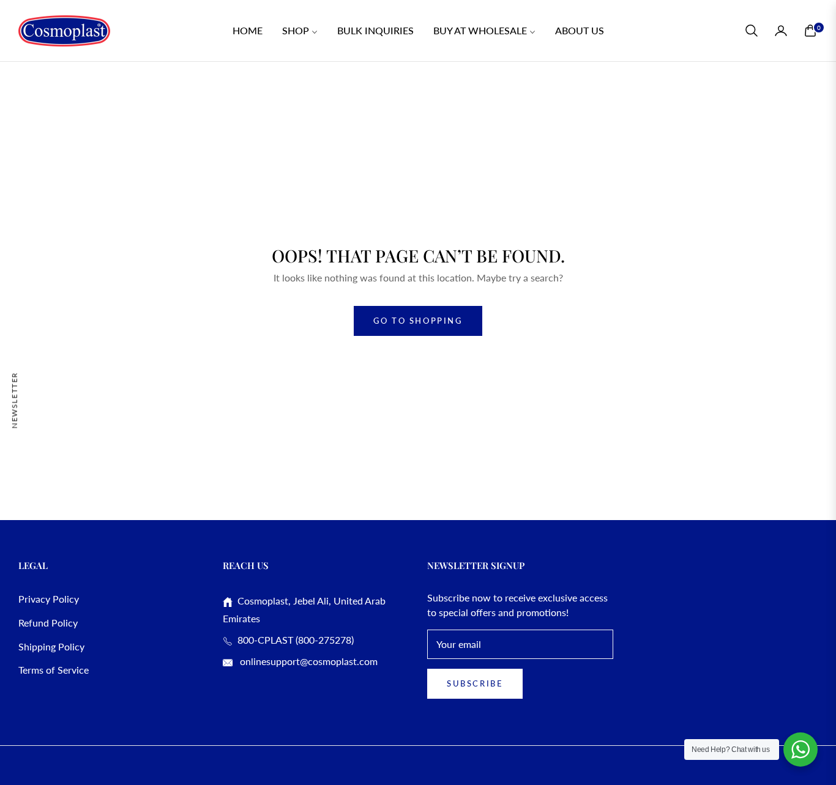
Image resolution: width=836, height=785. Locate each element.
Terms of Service (53, 669)
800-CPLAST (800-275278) (293, 639)
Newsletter (14, 399)
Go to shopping (417, 321)
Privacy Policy (48, 599)
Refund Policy (48, 622)
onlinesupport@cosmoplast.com (307, 661)
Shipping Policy (51, 646)
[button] (751, 30)
